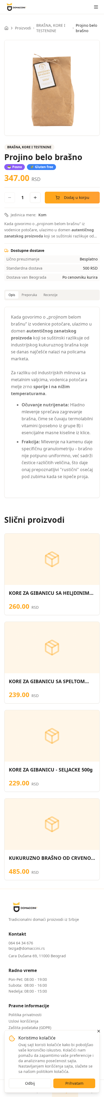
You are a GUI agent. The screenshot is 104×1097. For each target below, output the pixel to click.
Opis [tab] (12, 295)
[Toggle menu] (96, 7)
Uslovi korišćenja (23, 1021)
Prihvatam (74, 1083)
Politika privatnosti (25, 1014)
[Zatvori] (98, 1031)
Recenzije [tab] (50, 295)
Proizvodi (23, 28)
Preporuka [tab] (29, 295)
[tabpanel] (52, 402)
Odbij (30, 1083)
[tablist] (52, 295)
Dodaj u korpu (76, 197)
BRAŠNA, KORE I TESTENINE (50, 28)
